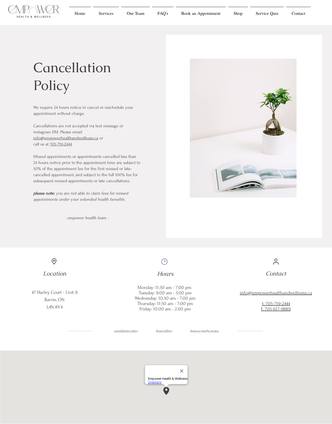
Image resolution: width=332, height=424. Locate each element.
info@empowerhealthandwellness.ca (65, 138)
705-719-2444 (61, 144)
